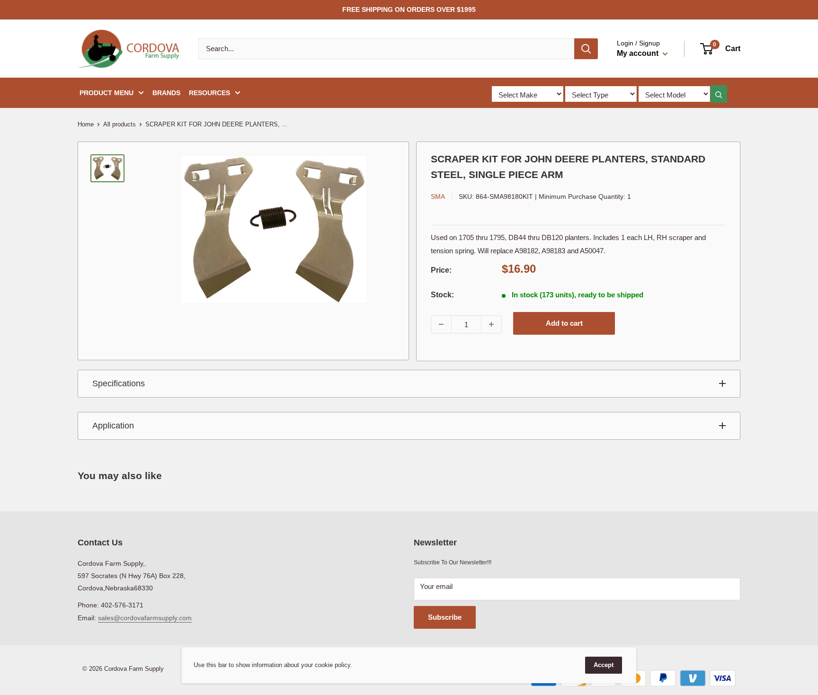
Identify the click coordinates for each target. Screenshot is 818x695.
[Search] (586, 48)
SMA (438, 196)
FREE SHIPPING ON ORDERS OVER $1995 (409, 9)
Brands (166, 93)
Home (86, 124)
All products (119, 124)
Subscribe (445, 617)
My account (638, 53)
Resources (209, 93)
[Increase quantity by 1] (491, 324)
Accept (604, 664)
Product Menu (106, 93)
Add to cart (564, 323)
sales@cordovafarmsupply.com (145, 618)
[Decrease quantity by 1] (441, 324)
